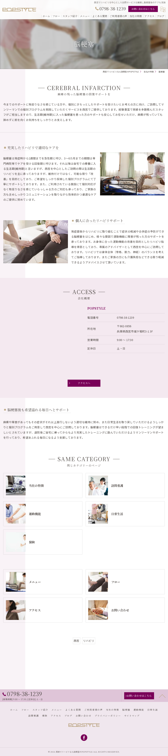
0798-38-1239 (125, 317)
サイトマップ (132, 715)
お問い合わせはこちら (143, 9)
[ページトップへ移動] (162, 696)
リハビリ (88, 641)
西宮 (76, 641)
